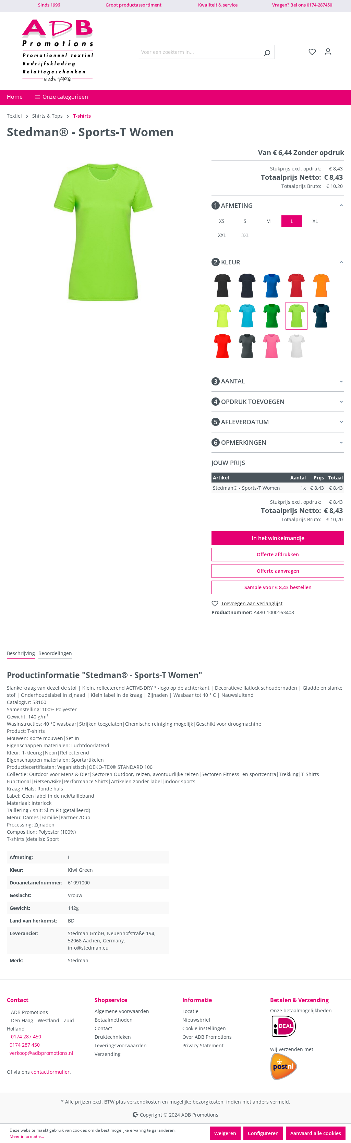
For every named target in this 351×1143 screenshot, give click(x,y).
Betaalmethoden (114, 1019)
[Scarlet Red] (222, 346)
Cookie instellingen (204, 1028)
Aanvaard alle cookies (315, 1133)
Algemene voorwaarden (122, 1011)
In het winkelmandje (278, 538)
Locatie (190, 1011)
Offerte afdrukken (278, 554)
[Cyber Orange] (321, 285)
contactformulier (50, 1072)
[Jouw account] (328, 51)
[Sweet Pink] (272, 346)
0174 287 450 (26, 1036)
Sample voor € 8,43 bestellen (278, 587)
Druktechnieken (113, 1037)
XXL (222, 235)
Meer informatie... (27, 1136)
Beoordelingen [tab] (55, 653)
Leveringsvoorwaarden (121, 1045)
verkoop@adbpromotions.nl (41, 1053)
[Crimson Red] (296, 285)
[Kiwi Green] (296, 316)
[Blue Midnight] (247, 285)
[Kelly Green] (272, 316)
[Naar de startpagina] (57, 51)
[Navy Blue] (321, 316)
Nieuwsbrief (196, 1019)
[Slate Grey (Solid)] (247, 346)
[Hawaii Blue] (247, 316)
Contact (103, 1028)
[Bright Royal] (272, 285)
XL (315, 221)
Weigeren (225, 1133)
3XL (245, 235)
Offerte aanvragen (278, 571)
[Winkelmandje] (340, 49)
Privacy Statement (202, 1045)
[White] (296, 346)
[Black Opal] (222, 285)
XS (222, 221)
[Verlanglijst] (312, 51)
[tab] (21, 653)
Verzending (108, 1054)
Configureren (263, 1133)
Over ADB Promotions (207, 1037)
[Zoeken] (267, 52)
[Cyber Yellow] (222, 316)
